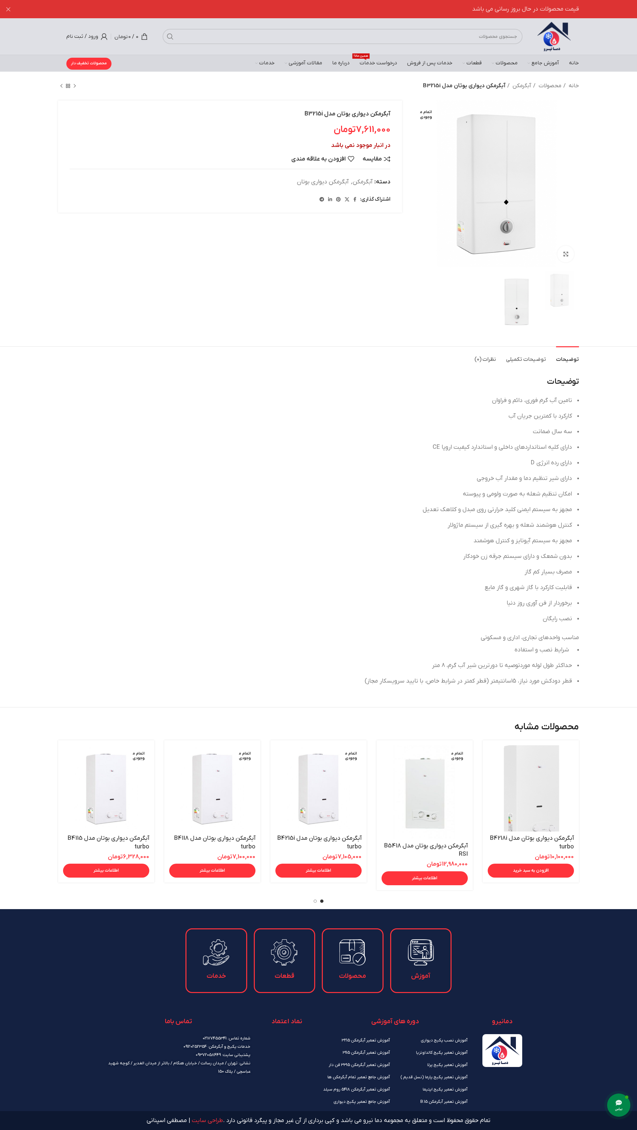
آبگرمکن (521, 86)
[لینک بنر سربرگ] (328, 9)
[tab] (567, 356)
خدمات (216, 976)
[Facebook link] (354, 199)
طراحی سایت (207, 1120)
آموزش (420, 976)
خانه (573, 86)
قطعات (284, 976)
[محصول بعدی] (61, 86)
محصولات (549, 86)
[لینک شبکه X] (347, 199)
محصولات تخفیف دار (89, 63)
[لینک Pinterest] (338, 199)
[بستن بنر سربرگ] (8, 9)
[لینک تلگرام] (322, 199)
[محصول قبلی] (74, 86)
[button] (531, 871)
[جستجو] (170, 36)
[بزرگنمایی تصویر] (565, 254)
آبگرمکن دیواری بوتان (323, 182)
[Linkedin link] (330, 199)
